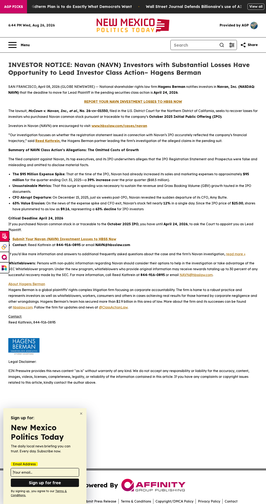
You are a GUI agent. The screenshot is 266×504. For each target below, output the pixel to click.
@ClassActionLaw (113, 307)
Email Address (24, 464)
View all (255, 6)
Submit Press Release (99, 501)
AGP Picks (13, 7)
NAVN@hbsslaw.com (196, 275)
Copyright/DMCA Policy (174, 501)
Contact (231, 501)
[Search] (222, 45)
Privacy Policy (209, 501)
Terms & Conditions (136, 501)
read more (234, 254)
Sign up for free (45, 482)
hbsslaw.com (23, 307)
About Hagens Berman (26, 284)
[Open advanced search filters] (232, 45)
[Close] (81, 414)
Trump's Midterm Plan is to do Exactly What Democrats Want (73, 6)
